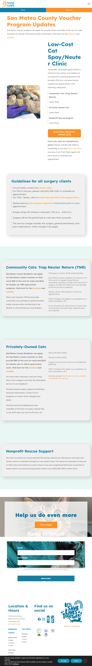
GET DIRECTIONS (14, 624)
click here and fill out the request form (59, 197)
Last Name (22, 568)
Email (20, 548)
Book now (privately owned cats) (64, 133)
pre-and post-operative (41, 203)
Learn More (54, 102)
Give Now (69, 10)
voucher (10, 37)
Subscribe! (46, 578)
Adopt (23, 10)
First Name (23, 558)
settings (16, 664)
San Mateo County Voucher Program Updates (44, 21)
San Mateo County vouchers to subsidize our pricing (67, 377)
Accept (63, 661)
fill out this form (74, 148)
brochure (72, 34)
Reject (76, 661)
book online (46, 187)
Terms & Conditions (72, 626)
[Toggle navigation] (89, 4)
